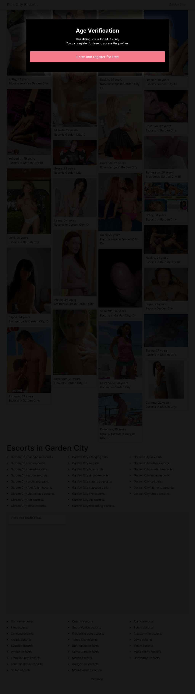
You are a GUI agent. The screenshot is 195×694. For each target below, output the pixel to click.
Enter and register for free (97, 57)
